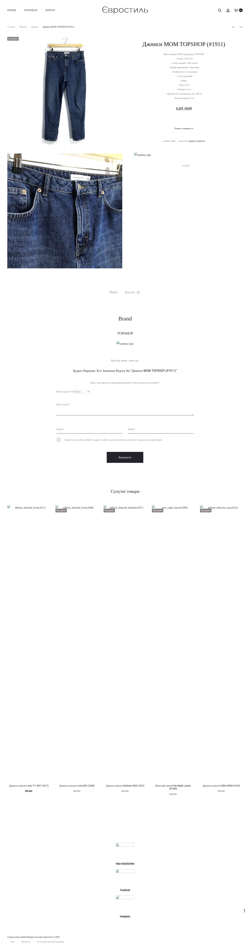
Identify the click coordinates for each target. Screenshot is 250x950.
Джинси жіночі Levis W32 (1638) (76, 785)
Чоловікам (30, 10)
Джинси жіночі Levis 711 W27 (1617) (28, 785)
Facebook (186, 166)
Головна (11, 27)
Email (131, 429)
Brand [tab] (113, 292)
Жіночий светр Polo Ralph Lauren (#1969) (173, 787)
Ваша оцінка (64, 391)
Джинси (34, 27)
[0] (236, 10)
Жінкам (50, 10)
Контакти (26, 941)
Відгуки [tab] (132, 292)
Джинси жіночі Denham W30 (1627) (125, 785)
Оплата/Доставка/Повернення (50, 941)
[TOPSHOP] (142, 155)
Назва (60, 429)
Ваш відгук (63, 404)
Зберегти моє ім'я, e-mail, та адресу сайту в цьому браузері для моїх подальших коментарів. (113, 439)
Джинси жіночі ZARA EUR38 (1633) (221, 785)
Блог (12, 941)
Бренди (11, 10)
